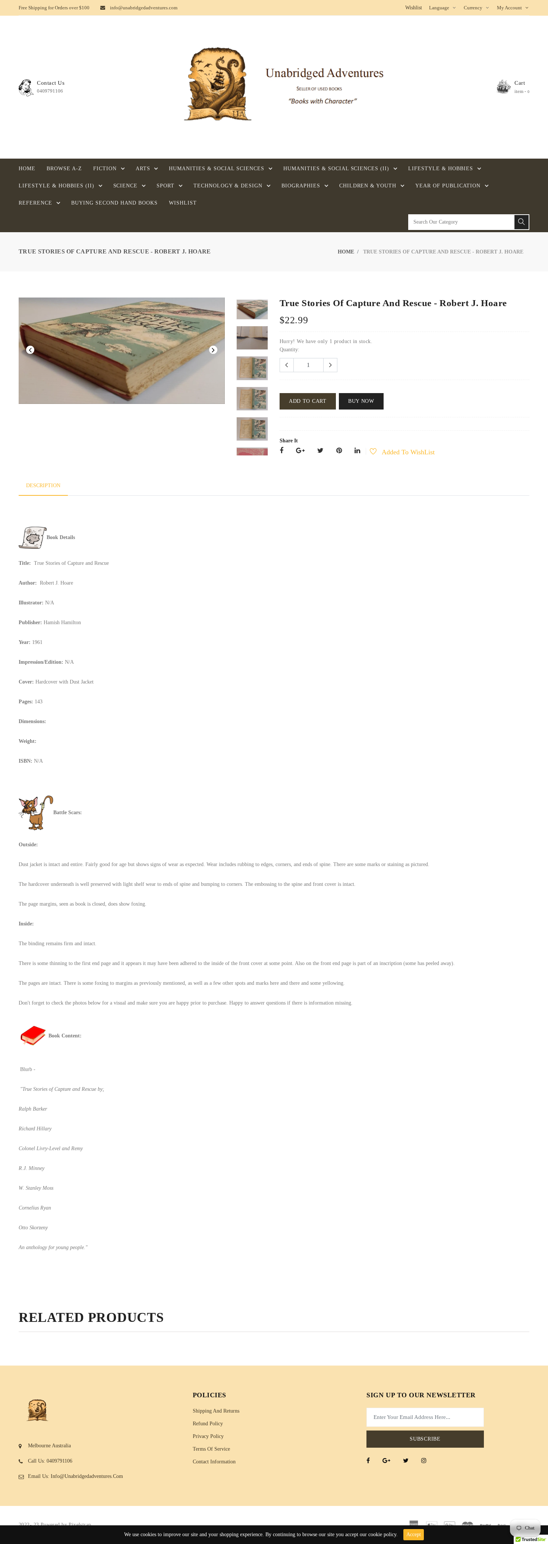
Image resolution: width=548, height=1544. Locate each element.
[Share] (281, 451)
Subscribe (425, 1439)
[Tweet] (320, 451)
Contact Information (214, 1461)
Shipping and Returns (216, 1411)
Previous (30, 350)
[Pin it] (339, 451)
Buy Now (361, 401)
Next (213, 350)
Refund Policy (208, 1423)
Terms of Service (211, 1449)
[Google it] (300, 451)
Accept (413, 1534)
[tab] (43, 485)
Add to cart (308, 401)
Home (346, 252)
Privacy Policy (208, 1436)
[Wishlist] (369, 452)
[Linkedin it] (357, 451)
